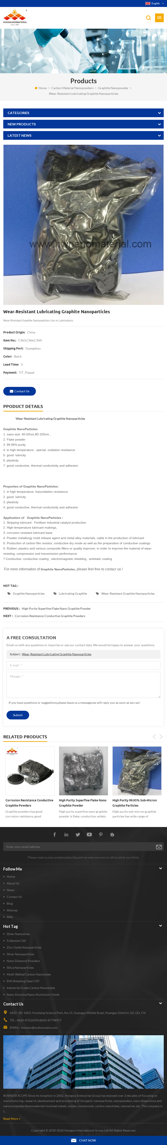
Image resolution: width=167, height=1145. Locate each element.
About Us (13, 883)
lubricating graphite (73, 593)
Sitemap (12, 910)
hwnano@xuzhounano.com (39, 1027)
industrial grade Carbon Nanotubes (31, 988)
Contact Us (14, 897)
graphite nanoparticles (29, 593)
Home (42, 88)
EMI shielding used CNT (23, 981)
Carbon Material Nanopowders (72, 88)
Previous (154, 736)
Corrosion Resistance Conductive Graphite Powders (50, 616)
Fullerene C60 (16, 940)
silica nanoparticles (20, 967)
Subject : (50, 654)
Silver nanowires (18, 934)
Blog (10, 903)
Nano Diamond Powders (23, 961)
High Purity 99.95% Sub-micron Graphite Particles (134, 803)
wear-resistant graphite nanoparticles (128, 593)
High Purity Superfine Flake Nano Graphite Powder (56, 608)
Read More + (11, 1118)
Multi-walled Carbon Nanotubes (29, 974)
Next (161, 736)
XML (10, 917)
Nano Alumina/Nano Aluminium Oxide (33, 994)
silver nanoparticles (20, 954)
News (10, 890)
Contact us (21, 391)
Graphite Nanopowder (113, 88)
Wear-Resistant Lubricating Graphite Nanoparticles (56, 654)
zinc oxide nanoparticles (24, 947)
